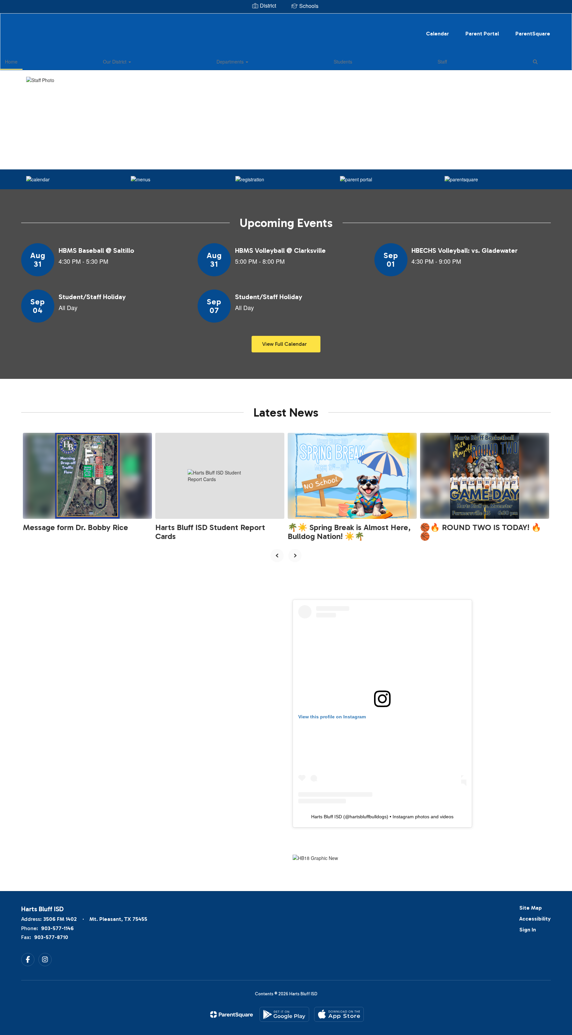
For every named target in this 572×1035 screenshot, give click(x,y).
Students (343, 61)
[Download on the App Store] (339, 1014)
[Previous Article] (277, 555)
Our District (115, 61)
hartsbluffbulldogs (368, 816)
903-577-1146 (57, 928)
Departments (230, 61)
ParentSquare (532, 33)
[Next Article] (295, 555)
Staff (442, 61)
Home (11, 61)
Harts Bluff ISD (326, 816)
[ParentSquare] (232, 1014)
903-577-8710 (51, 937)
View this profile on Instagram (332, 716)
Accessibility (535, 919)
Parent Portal (482, 33)
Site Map (530, 908)
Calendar (437, 33)
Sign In (527, 929)
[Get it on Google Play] (284, 1014)
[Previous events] (27, 344)
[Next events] (544, 344)
